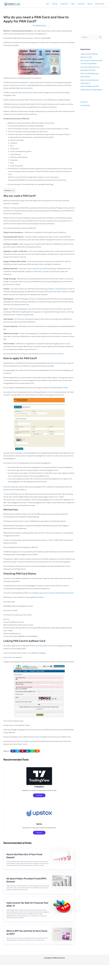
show (12, 190)
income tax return (20, 85)
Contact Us (84, 102)
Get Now (39, 795)
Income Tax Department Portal (44, 646)
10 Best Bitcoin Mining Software (91, 90)
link (24, 569)
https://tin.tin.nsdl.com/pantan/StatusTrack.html (56, 593)
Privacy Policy (85, 105)
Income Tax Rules (60, 363)
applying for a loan (25, 309)
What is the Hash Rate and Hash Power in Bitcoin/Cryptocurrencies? (90, 83)
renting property (61, 289)
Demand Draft (8, 490)
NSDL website (63, 388)
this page (69, 646)
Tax (34, 25)
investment (37, 271)
